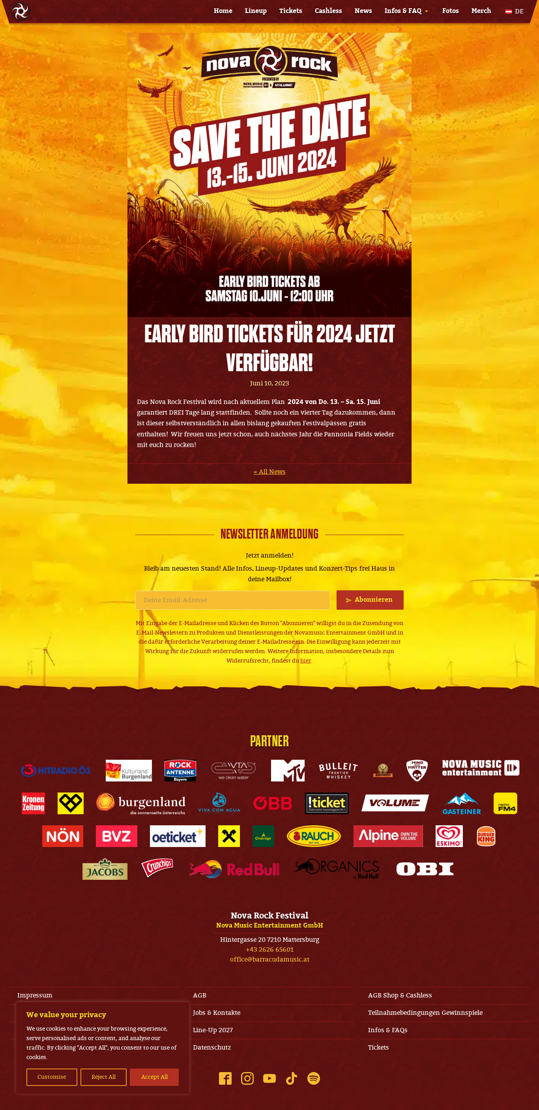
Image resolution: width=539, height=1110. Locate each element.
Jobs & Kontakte (216, 1013)
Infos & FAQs (388, 1030)
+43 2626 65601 (270, 950)
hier (305, 660)
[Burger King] (486, 836)
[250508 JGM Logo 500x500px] (383, 770)
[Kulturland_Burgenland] (129, 770)
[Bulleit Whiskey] (338, 770)
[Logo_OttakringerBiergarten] (263, 836)
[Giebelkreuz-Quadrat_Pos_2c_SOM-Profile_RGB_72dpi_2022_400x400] (229, 836)
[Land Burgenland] (140, 803)
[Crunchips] (157, 869)
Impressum (34, 995)
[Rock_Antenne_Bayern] (181, 770)
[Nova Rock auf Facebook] (225, 1078)
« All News (270, 472)
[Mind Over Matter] (417, 770)
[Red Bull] (234, 869)
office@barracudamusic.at (269, 960)
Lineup (256, 11)
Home (223, 11)
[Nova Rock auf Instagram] (247, 1078)
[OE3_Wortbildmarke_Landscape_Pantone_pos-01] (55, 770)
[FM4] (505, 803)
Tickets (290, 11)
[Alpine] (388, 836)
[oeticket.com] (178, 836)
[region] (102, 1048)
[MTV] (287, 770)
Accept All (154, 1077)
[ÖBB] (273, 803)
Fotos (450, 11)
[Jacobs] (105, 869)
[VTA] (233, 770)
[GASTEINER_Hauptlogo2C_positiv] (462, 803)
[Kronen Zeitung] (33, 803)
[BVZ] (116, 836)
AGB (199, 995)
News (363, 11)
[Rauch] (314, 836)
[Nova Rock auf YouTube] (269, 1078)
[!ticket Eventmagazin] (327, 803)
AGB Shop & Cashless (400, 995)
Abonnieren (374, 600)
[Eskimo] (449, 836)
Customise (51, 1077)
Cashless (328, 11)
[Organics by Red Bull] (337, 869)
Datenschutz (212, 1048)
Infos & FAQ (403, 11)
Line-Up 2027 (213, 1030)
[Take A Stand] (71, 803)
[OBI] (425, 869)
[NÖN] (62, 836)
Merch (481, 11)
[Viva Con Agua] (219, 803)
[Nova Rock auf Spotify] (313, 1078)
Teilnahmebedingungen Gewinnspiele (425, 1013)
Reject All (104, 1077)
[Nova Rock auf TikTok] (291, 1078)
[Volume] (395, 803)
